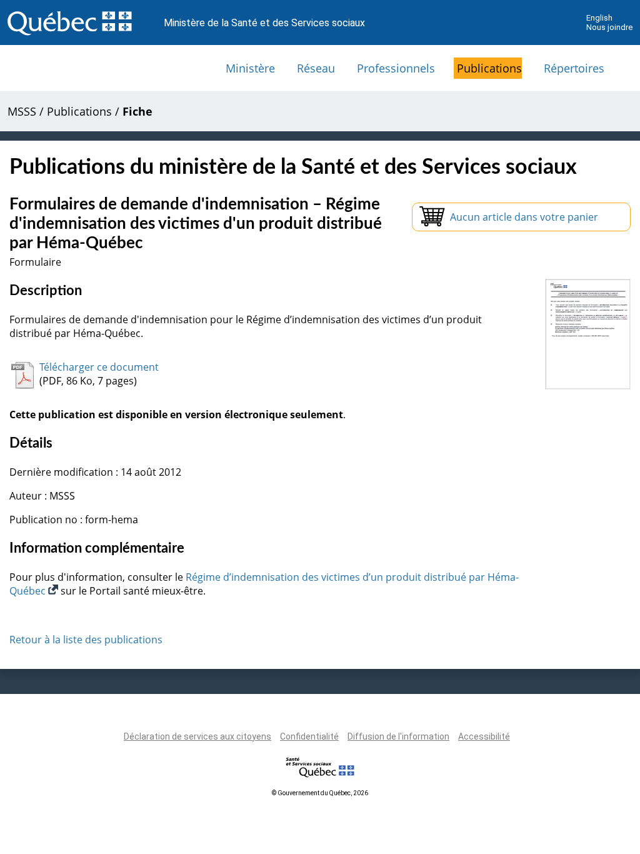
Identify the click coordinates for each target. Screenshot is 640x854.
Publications (489, 68)
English (599, 18)
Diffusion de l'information (398, 736)
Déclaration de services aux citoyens (197, 736)
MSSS (22, 111)
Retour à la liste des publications (85, 639)
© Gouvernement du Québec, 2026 (320, 793)
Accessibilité (484, 736)
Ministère (250, 68)
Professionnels (396, 68)
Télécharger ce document (99, 367)
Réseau (316, 68)
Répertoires (574, 68)
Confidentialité (309, 736)
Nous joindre (609, 27)
